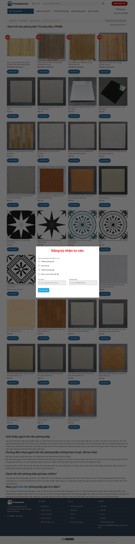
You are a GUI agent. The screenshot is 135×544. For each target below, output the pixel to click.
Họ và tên (41, 279)
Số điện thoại (73, 279)
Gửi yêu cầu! (43, 290)
